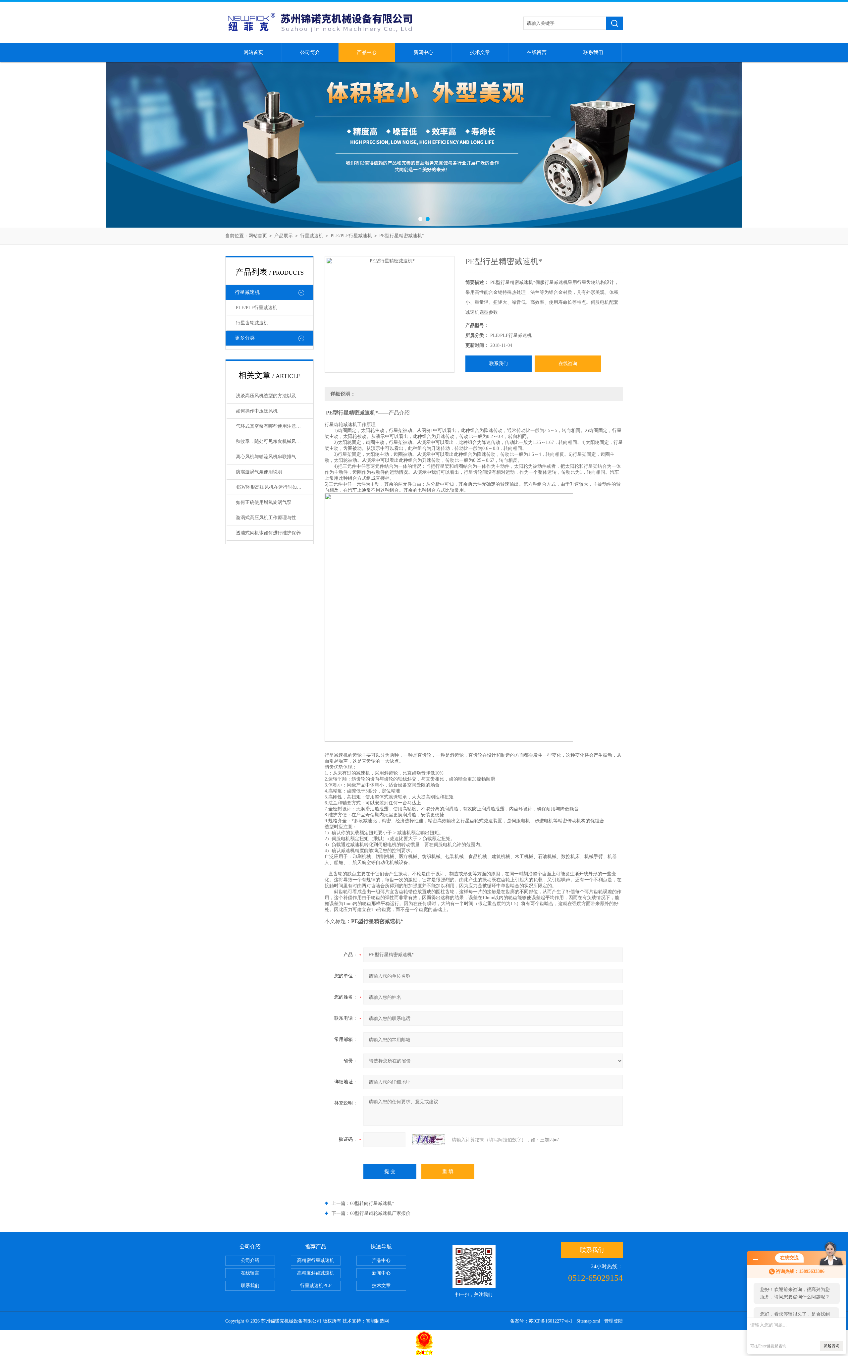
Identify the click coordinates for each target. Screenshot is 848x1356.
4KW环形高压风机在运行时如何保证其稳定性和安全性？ (274, 487)
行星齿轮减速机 (252, 322)
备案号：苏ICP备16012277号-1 (541, 1321)
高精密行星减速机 (315, 1260)
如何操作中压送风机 (257, 410)
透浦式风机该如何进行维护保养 (268, 532)
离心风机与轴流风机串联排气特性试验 (274, 456)
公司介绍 (250, 1260)
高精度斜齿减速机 (315, 1273)
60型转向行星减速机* (372, 1203)
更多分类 (245, 338)
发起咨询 (831, 1345)
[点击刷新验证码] (428, 1139)
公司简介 (310, 52)
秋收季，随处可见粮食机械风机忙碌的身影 (274, 441)
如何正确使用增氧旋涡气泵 (264, 502)
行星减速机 (311, 235)
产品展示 (283, 235)
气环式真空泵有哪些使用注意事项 (270, 426)
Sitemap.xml (588, 1321)
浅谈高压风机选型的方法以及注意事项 (274, 395)
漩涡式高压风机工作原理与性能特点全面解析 (274, 517)
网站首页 (253, 52)
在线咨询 (567, 363)
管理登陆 (613, 1321)
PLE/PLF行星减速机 (351, 235)
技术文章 (480, 52)
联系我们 (593, 52)
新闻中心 (423, 52)
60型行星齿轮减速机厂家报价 (380, 1213)
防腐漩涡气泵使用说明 (259, 471)
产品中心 (367, 52)
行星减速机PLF (316, 1285)
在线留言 (537, 52)
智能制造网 (377, 1321)
